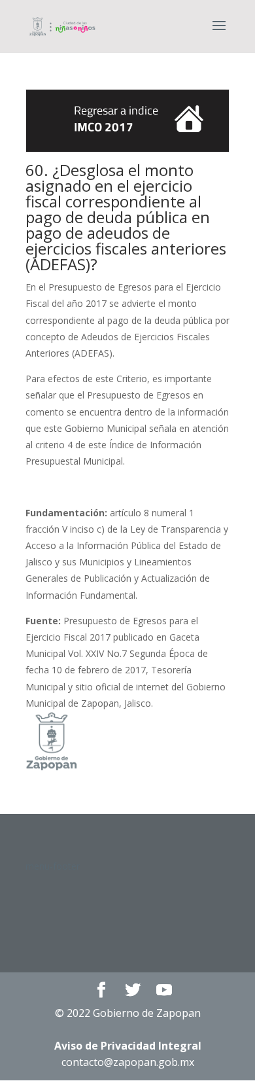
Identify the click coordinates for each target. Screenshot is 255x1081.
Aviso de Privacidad (127, 1045)
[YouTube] (164, 990)
